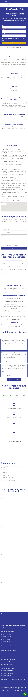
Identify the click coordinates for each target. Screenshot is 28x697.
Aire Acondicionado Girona (7, 653)
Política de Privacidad (13, 679)
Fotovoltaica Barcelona (7, 670)
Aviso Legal (4, 679)
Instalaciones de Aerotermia (8, 631)
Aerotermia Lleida (5, 641)
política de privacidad (12, 245)
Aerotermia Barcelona (6, 634)
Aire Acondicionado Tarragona (8, 650)
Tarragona (7, 662)
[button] (24, 1)
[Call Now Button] (25, 694)
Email (3, 29)
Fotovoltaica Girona (6, 675)
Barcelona (8, 659)
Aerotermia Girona (5, 639)
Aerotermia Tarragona (6, 636)
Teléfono (4, 33)
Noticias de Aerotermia (6, 628)
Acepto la (10, 245)
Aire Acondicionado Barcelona (8, 648)
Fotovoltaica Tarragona (7, 673)
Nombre (4, 25)
